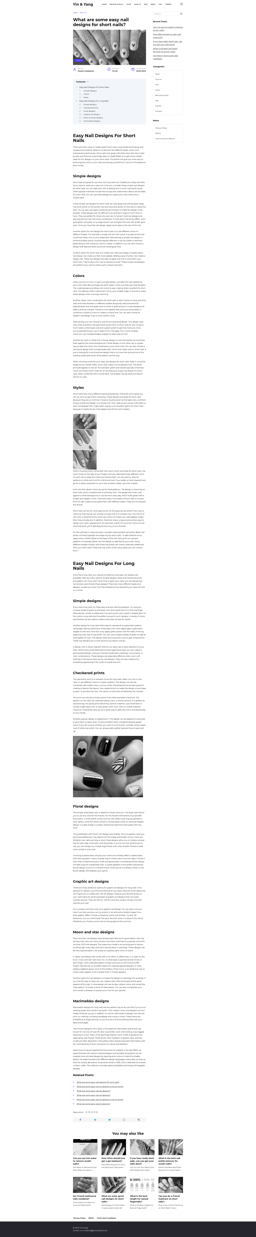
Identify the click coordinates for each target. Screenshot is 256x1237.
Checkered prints (91, 108)
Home (104, 4)
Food (128, 4)
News (153, 4)
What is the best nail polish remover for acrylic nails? (169, 1161)
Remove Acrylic (116, 4)
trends (158, 106)
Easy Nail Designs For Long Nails (94, 101)
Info (146, 4)
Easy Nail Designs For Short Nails (94, 87)
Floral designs (89, 111)
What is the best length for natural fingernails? (139, 1199)
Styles (86, 97)
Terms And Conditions (165, 139)
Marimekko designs (92, 121)
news (157, 90)
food (157, 74)
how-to (79, 60)
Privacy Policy (161, 128)
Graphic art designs (92, 114)
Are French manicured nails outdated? (84, 1197)
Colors (86, 94)
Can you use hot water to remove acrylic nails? (85, 1161)
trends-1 (158, 111)
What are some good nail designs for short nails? (113, 1199)
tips (156, 100)
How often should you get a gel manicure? (113, 1159)
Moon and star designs (93, 118)
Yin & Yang (83, 4)
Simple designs (90, 91)
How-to (137, 4)
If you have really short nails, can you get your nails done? (142, 1161)
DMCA (158, 133)
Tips (160, 4)
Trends (168, 4)
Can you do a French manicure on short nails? (169, 1199)
